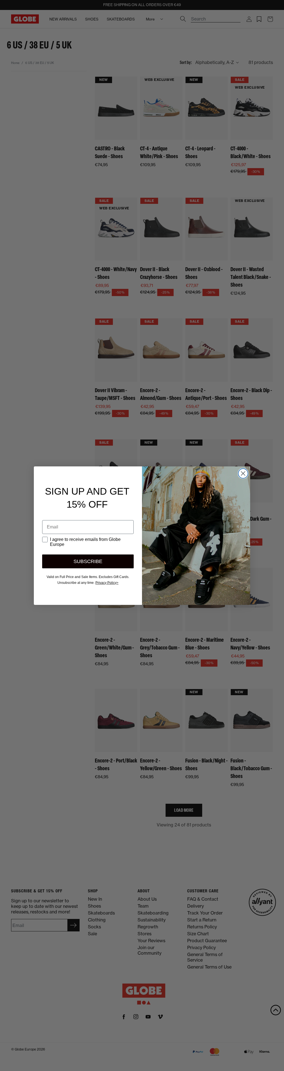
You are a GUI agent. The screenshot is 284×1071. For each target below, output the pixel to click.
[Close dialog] (243, 473)
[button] (275, 1010)
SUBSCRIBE (87, 561)
